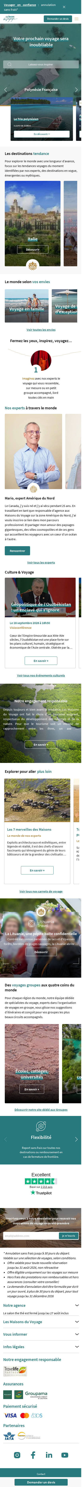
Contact (41, 1474)
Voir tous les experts (41, 562)
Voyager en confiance (20, 5)
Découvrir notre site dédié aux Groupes (41, 1109)
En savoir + (41, 744)
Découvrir (32, 249)
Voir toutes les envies (41, 330)
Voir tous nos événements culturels (41, 675)
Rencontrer (17, 551)
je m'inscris (68, 1235)
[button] (10, 19)
